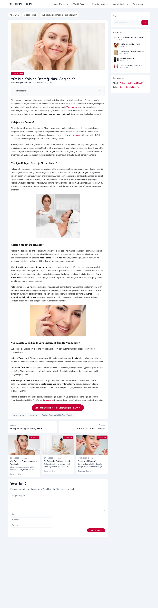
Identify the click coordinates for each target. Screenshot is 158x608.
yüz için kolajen (18, 415)
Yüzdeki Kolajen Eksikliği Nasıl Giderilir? (57, 415)
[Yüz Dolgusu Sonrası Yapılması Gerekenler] (24, 445)
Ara (114, 16)
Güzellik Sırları (17, 74)
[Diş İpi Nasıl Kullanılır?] (92, 445)
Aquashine (48, 400)
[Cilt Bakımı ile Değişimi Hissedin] (58, 445)
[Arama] (149, 4)
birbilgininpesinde (23, 82)
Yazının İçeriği (20, 90)
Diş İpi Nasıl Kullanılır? (87, 461)
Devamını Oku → (16, 474)
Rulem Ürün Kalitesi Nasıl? (131, 83)
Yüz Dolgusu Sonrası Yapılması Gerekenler (23, 462)
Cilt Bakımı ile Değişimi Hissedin (57, 461)
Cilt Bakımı (34, 437)
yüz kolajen (33, 415)
